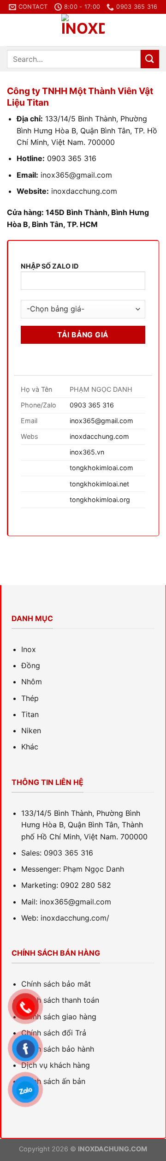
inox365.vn (87, 452)
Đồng (30, 665)
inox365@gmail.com (101, 421)
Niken (31, 730)
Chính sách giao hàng (58, 1016)
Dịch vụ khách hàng (55, 1065)
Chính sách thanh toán (60, 1000)
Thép (30, 698)
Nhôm (31, 681)
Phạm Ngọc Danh (93, 869)
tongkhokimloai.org (100, 499)
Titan (30, 714)
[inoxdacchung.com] (83, 30)
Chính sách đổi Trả (53, 1032)
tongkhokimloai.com (101, 468)
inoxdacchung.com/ (75, 917)
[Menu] (12, 30)
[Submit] (150, 59)
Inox (28, 649)
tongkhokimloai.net (99, 484)
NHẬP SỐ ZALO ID (49, 266)
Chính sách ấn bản (53, 1081)
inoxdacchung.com (84, 191)
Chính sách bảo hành (57, 1048)
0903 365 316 (92, 405)
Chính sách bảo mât (56, 983)
